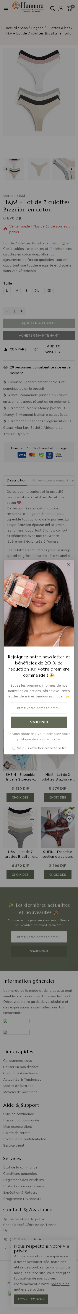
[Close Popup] (68, 564)
